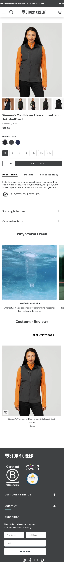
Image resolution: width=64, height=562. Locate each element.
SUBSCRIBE (25, 551)
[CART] (60, 12)
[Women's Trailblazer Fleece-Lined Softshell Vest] (31, 381)
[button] (11, 12)
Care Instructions (12, 221)
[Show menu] (4, 12)
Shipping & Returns (13, 211)
